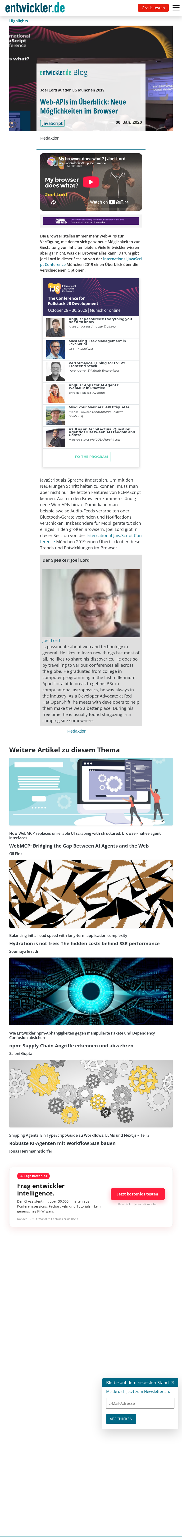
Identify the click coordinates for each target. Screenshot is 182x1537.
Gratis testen (153, 7)
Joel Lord (51, 640)
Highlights (18, 20)
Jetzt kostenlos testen (137, 1194)
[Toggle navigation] (36, 8)
